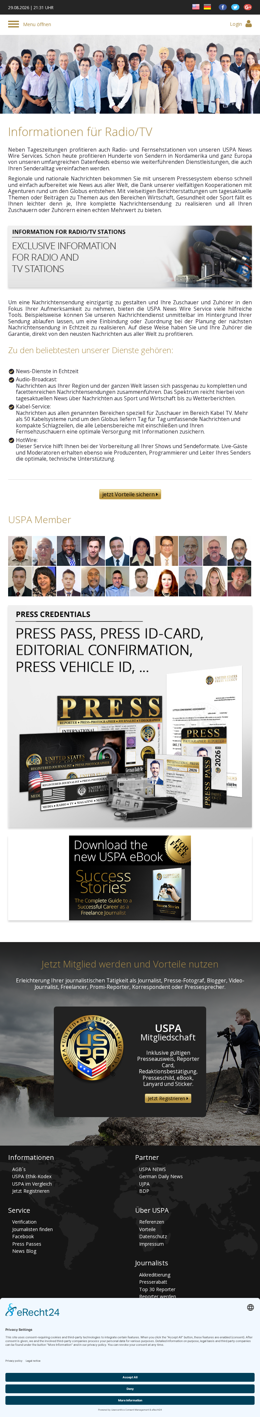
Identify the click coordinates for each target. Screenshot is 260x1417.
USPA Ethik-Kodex (31, 1176)
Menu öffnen (37, 24)
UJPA (144, 1184)
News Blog (24, 1251)
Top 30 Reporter (157, 1289)
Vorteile (147, 1229)
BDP (144, 1191)
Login (236, 24)
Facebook (23, 1236)
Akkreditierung (154, 1274)
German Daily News (161, 1176)
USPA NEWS (152, 1169)
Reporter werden (157, 1296)
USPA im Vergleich (32, 1184)
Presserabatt (153, 1282)
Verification (24, 1222)
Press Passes (26, 1244)
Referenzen (151, 1222)
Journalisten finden (32, 1229)
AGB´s (19, 1169)
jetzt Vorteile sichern (129, 494)
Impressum (151, 1244)
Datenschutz (153, 1236)
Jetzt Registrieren (167, 1098)
